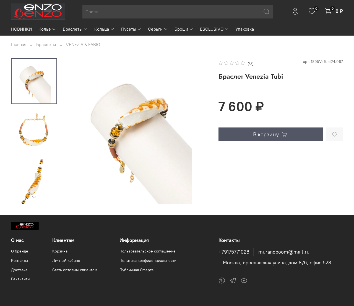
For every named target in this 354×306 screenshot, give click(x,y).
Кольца (101, 29)
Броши (181, 29)
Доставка (19, 269)
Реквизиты (20, 278)
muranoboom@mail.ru (283, 252)
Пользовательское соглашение (147, 251)
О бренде (19, 251)
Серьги (155, 29)
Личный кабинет (67, 260)
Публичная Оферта (136, 269)
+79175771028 (233, 252)
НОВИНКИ (21, 29)
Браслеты (72, 29)
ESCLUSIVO (211, 29)
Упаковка (244, 29)
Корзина (59, 251)
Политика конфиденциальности (147, 260)
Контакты (19, 260)
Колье (44, 29)
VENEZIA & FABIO (83, 44)
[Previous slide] (75, 131)
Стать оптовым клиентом (74, 269)
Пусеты (128, 29)
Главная (18, 44)
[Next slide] (34, 197)
